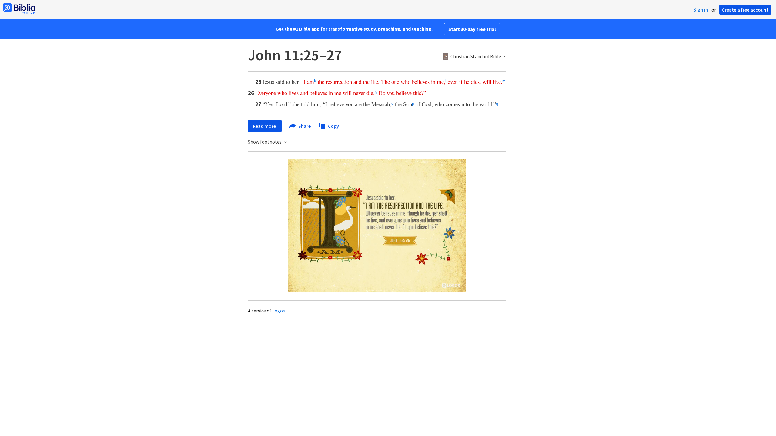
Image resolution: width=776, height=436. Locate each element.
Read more (265, 126)
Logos (278, 311)
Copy (333, 125)
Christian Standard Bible (475, 56)
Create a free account (745, 10)
